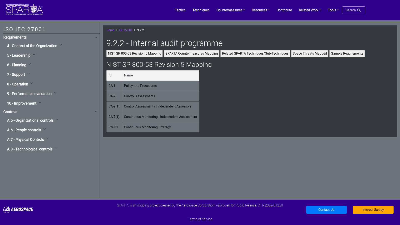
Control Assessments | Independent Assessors (157, 106)
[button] (230, 10)
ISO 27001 (125, 30)
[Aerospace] (18, 209)
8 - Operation (17, 84)
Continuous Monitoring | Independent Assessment (160, 117)
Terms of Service (200, 219)
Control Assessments (139, 96)
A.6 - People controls (24, 130)
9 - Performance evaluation (29, 94)
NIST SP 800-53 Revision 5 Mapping (134, 53)
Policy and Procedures (140, 86)
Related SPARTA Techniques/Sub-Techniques (255, 53)
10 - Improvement (21, 103)
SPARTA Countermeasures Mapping (191, 53)
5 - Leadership (18, 55)
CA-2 (112, 96)
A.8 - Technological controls (29, 149)
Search (351, 10)
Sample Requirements (347, 53)
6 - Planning (16, 65)
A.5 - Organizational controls (30, 120)
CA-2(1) (114, 106)
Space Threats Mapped (310, 53)
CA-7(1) (114, 117)
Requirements (15, 37)
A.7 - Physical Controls (25, 140)
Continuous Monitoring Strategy (147, 127)
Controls (10, 112)
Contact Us (326, 210)
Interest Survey (373, 210)
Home (110, 30)
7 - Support (16, 74)
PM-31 (113, 127)
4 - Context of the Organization (32, 46)
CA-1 (112, 86)
